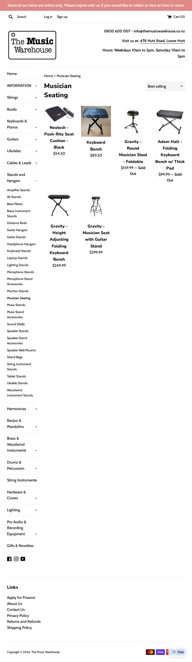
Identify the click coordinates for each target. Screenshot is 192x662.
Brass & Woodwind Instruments (22, 444)
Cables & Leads (22, 163)
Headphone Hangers (21, 244)
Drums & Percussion (22, 465)
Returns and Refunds (24, 621)
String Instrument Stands (19, 366)
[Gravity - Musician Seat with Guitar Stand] (96, 205)
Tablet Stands (16, 376)
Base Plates (15, 204)
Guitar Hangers (17, 230)
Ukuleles (22, 151)
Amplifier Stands (18, 190)
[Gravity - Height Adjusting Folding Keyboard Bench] (59, 205)
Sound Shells (16, 324)
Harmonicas (22, 408)
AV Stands (14, 197)
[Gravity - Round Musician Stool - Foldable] (133, 121)
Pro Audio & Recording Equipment (22, 528)
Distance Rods (17, 223)
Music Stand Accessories (15, 314)
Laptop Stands (17, 258)
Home (12, 73)
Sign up (62, 17)
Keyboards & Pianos (22, 124)
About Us (14, 603)
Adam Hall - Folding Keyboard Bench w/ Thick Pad (170, 155)
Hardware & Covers (22, 495)
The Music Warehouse (45, 652)
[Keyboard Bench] (96, 121)
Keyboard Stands (19, 251)
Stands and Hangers (22, 177)
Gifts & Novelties (20, 545)
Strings (22, 97)
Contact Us (16, 609)
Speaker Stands (18, 331)
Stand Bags (15, 357)
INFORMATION (22, 85)
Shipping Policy (19, 627)
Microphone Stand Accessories (20, 281)
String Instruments (22, 480)
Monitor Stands (18, 291)
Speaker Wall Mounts (21, 350)
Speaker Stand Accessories (17, 340)
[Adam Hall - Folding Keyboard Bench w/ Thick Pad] (170, 121)
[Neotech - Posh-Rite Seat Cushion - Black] (59, 114)
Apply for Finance (21, 597)
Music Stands (16, 305)
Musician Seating (18, 298)
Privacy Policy (18, 615)
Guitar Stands (16, 237)
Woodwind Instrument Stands (20, 392)
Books (22, 109)
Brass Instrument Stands (18, 213)
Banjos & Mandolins (22, 423)
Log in (48, 17)
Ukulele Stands (17, 383)
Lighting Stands (18, 265)
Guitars (22, 139)
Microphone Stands (20, 272)
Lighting (22, 510)
